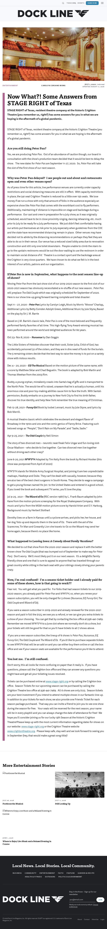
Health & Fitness (33, 877)
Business (17, 873)
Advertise (95, 920)
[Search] (63, 3)
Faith (60, 873)
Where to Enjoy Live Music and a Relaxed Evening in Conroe (27, 842)
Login (102, 920)
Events (81, 3)
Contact (87, 920)
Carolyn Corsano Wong (53, 85)
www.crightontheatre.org (21, 731)
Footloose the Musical (13, 803)
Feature (71, 873)
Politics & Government (70, 877)
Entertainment (10, 86)
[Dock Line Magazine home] (53, 13)
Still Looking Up (62, 803)
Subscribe (92, 3)
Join (100, 900)
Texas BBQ (71, 3)
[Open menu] (102, 3)
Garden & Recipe (86, 873)
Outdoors (50, 877)
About (80, 920)
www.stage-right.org (57, 681)
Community (30, 873)
